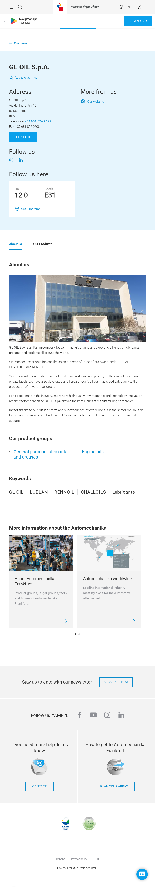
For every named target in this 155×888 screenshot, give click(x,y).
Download (138, 21)
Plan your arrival (115, 786)
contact (39, 786)
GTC (96, 858)
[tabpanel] (41, 581)
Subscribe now (116, 682)
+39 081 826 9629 (38, 121)
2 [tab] (79, 634)
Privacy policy (79, 858)
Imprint (60, 858)
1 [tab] (75, 634)
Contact (23, 137)
